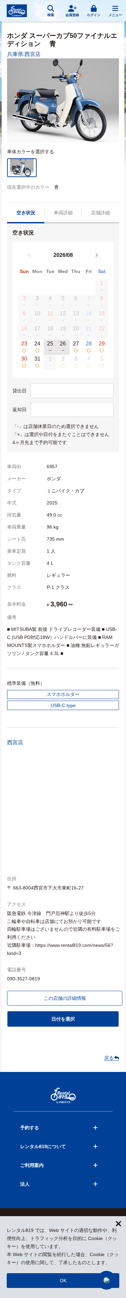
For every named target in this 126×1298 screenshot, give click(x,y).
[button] (106, 1280)
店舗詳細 (100, 212)
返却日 (19, 409)
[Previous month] (30, 255)
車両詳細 (63, 212)
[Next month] (96, 255)
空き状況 (25, 212)
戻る (109, 1058)
